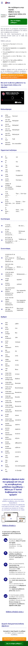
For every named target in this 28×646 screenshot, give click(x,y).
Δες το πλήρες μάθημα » (15, 21)
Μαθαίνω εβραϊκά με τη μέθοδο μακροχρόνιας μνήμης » (12, 76)
